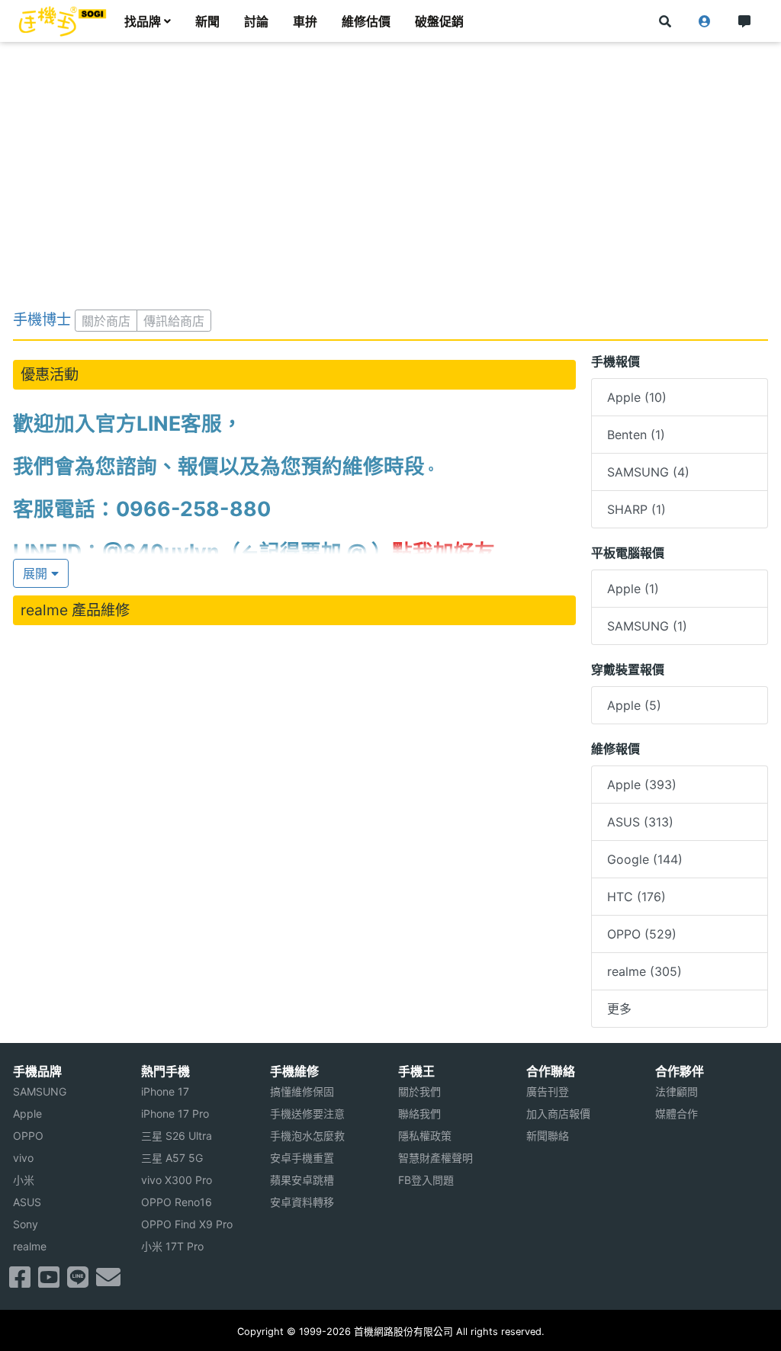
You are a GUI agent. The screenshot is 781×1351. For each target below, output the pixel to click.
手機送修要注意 (307, 1113)
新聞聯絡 (547, 1135)
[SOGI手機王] (62, 21)
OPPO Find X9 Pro (187, 1224)
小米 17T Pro (172, 1246)
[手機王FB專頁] (20, 1281)
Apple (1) (633, 588)
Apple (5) (634, 705)
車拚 (305, 21)
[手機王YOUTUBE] (48, 1281)
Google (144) (645, 859)
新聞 (207, 21)
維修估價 (366, 21)
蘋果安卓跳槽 (302, 1179)
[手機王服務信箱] (108, 1281)
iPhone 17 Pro (175, 1113)
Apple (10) (637, 397)
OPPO (28, 1135)
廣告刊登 (547, 1091)
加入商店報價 (558, 1113)
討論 (256, 21)
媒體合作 (676, 1113)
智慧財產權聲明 (435, 1157)
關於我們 (419, 1091)
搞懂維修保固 (302, 1091)
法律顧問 (676, 1091)
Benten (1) (636, 434)
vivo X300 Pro (176, 1179)
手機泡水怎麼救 (307, 1135)
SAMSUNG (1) (647, 626)
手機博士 (42, 319)
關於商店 (106, 321)
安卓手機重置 (302, 1157)
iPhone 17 (165, 1091)
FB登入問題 (426, 1179)
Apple (27, 1113)
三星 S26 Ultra (176, 1135)
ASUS (27, 1201)
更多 (619, 1008)
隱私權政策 (425, 1135)
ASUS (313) (640, 822)
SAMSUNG (39, 1091)
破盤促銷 (439, 21)
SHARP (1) (636, 509)
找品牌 (142, 21)
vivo (23, 1157)
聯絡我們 (419, 1113)
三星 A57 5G (172, 1157)
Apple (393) (642, 784)
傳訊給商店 (173, 321)
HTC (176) (636, 896)
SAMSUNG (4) (648, 472)
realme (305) (644, 971)
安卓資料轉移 (302, 1201)
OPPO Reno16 (176, 1201)
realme (30, 1246)
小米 (23, 1179)
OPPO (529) (642, 934)
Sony (25, 1224)
